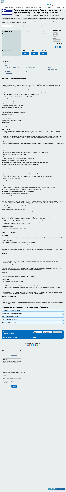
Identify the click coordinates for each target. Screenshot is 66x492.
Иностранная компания (9, 7)
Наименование (9, 73)
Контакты (44, 4)
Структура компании (29, 69)
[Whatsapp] (37, 345)
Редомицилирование (30, 67)
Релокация (59, 7)
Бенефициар (49, 67)
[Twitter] (33, 345)
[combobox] (44, 332)
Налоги (53, 7)
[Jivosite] (49, 489)
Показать (14, 386)
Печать (28, 65)
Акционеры (49, 63)
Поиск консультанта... (57, 39)
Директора (28, 71)
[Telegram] (31, 345)
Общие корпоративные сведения (11, 63)
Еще (63, 7)
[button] (52, 489)
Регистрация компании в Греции (33, 63)
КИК (2, 7)
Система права (9, 65)
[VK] (28, 345)
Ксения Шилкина (14, 355)
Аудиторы (48, 65)
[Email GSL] (63, 489)
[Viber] (35, 345)
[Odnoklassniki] (30, 345)
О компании (39, 4)
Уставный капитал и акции (52, 69)
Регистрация (7, 71)
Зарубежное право (47, 7)
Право (40, 7)
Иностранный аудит (20, 7)
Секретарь (29, 73)
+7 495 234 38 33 (58, 43)
